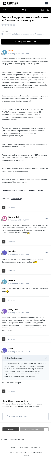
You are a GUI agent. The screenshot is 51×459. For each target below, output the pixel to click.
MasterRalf (13, 217)
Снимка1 (5, 190)
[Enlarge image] (28, 233)
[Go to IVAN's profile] (4, 52)
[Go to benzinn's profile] (4, 252)
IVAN (6, 31)
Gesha (11, 280)
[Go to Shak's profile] (4, 350)
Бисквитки (35, 447)
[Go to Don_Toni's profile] (4, 311)
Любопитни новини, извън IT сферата (28, 34)
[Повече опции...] (46, 52)
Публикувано (18, 54)
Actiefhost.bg (23, 452)
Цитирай (11, 207)
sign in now (14, 406)
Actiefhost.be (36, 452)
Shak (10, 348)
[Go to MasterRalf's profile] (4, 218)
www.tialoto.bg (16, 199)
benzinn (12, 251)
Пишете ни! (23, 447)
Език (13, 447)
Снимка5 (40, 190)
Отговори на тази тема (25, 42)
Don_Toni (13, 309)
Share (11, 429)
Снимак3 (22, 190)
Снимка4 (31, 190)
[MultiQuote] (3, 207)
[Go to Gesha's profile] (4, 281)
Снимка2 (14, 190)
